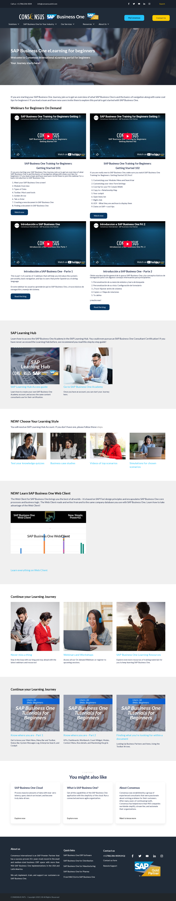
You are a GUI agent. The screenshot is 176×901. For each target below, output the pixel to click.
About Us (103, 24)
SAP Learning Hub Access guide (29, 386)
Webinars (69, 654)
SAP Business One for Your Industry (38, 24)
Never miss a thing (21, 654)
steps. (100, 426)
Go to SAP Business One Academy (83, 386)
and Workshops (84, 654)
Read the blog (20, 296)
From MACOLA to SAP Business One (79, 877)
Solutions (13, 24)
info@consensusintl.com (47, 4)
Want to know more (127, 818)
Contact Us (161, 18)
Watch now (19, 212)
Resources (87, 24)
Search (162, 4)
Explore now (20, 818)
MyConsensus (134, 18)
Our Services (66, 24)
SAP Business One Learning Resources (138, 654)
